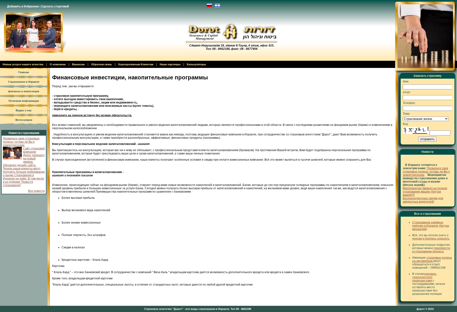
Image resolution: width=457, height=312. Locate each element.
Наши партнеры (170, 64)
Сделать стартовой (55, 6)
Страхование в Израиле (23, 81)
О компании (58, 64)
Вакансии (78, 64)
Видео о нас (24, 110)
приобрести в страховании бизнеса (431, 249)
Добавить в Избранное (23, 6)
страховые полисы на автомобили (432, 259)
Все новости (36, 191)
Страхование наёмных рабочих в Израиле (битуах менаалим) (430, 226)
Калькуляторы (196, 64)
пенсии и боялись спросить (430, 238)
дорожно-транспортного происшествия (424, 277)
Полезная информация (24, 100)
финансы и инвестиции (23, 91)
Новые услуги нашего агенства (23, 64)
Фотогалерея (23, 119)
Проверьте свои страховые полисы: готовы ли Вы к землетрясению (21, 142)
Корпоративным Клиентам (135, 64)
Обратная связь (101, 64)
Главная (23, 72)
